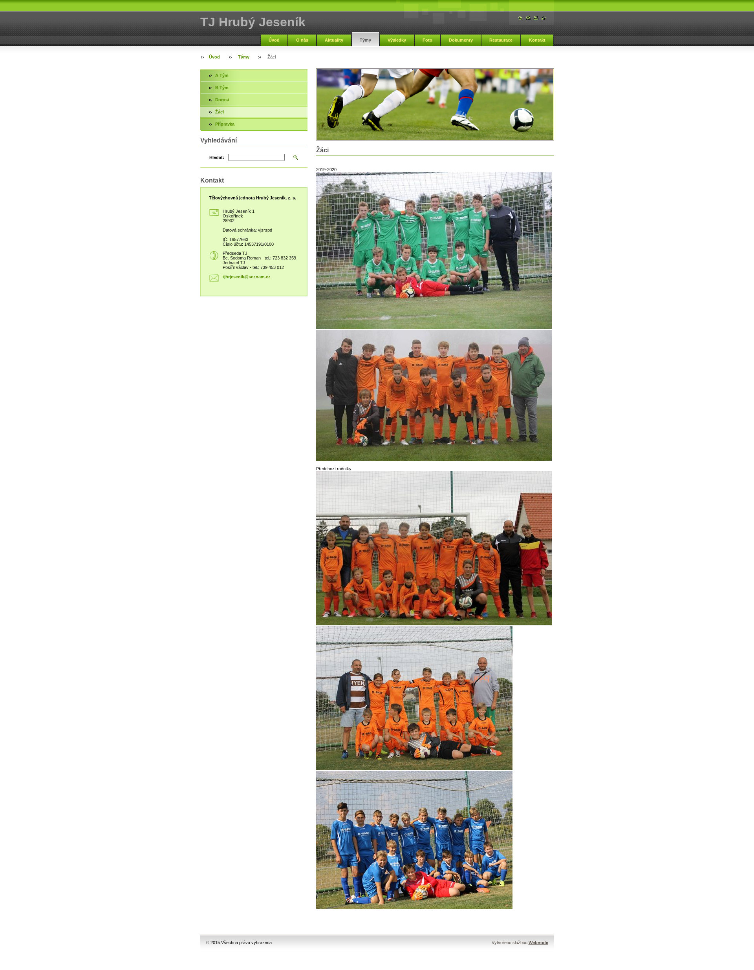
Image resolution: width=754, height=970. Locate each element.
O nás (302, 40)
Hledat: (216, 157)
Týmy (365, 40)
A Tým (222, 75)
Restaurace (500, 40)
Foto (427, 40)
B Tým (222, 87)
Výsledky (397, 40)
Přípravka (224, 124)
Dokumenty (461, 40)
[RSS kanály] (544, 18)
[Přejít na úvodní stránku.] (520, 18)
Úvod (274, 40)
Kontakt (537, 40)
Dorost (222, 99)
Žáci (219, 112)
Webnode (538, 942)
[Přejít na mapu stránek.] (528, 18)
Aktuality (334, 40)
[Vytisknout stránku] (536, 18)
